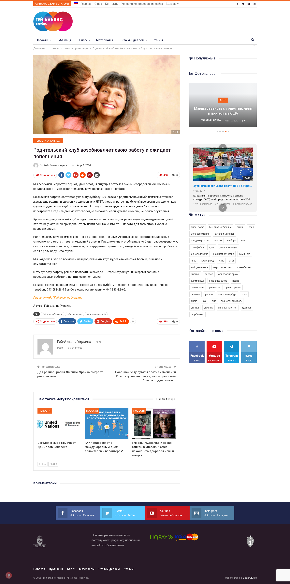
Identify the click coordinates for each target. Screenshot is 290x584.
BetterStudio (250, 577)
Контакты (111, 4)
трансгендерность (231, 301)
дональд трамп (199, 254)
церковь (246, 307)
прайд (235, 280)
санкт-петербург (227, 294)
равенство (215, 287)
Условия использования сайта (142, 4)
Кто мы (158, 40)
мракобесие (244, 267)
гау (243, 240)
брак (251, 227)
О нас (98, 4)
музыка (195, 274)
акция (240, 227)
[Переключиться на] (76, 2)
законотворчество (223, 254)
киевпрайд (207, 260)
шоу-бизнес (197, 314)
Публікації (64, 40)
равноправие (233, 287)
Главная (86, 4)
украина (208, 307)
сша (214, 301)
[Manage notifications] (9, 575)
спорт (194, 301)
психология (197, 287)
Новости (42, 40)
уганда (195, 307)
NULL (175, 132)
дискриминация (228, 247)
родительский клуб (96, 314)
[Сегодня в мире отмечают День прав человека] (59, 423)
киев (193, 260)
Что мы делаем (133, 40)
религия (195, 294)
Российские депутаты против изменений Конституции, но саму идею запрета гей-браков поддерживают (145, 376)
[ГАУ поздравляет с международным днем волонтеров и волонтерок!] (107, 423)
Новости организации (49, 140)
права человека (218, 280)
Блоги (83, 40)
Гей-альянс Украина (52, 314)
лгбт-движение (74, 314)
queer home (197, 227)
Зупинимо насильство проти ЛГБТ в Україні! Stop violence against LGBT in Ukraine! (223, 185)
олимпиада (197, 280)
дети (211, 247)
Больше (171, 4)
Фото (223, 100)
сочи (244, 294)
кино (221, 260)
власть (218, 240)
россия (209, 294)
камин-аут (244, 254)
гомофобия (197, 247)
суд (204, 301)
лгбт (231, 260)
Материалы (104, 40)
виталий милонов (225, 233)
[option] (223, 107)
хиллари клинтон (227, 307)
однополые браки (228, 274)
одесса (209, 274)
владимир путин (200, 240)
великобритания (200, 233)
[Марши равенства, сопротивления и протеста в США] (223, 105)
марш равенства (222, 267)
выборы (231, 240)
